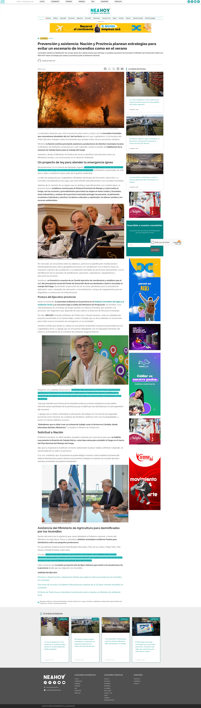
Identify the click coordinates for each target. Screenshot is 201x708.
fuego (83, 601)
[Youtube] (195, 1)
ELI (80, 601)
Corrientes (44, 38)
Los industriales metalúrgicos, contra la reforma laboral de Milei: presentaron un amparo (143, 179)
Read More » (48, 652)
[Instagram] (188, 1)
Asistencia (49, 601)
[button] (105, 69)
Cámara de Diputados (60, 601)
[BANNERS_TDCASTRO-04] (144, 321)
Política (51, 38)
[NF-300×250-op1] (144, 217)
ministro (50, 603)
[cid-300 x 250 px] (144, 349)
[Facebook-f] (198, 1)
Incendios (89, 601)
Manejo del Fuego (107, 601)
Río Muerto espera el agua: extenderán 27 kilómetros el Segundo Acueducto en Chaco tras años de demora (144, 141)
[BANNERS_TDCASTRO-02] (100, 32)
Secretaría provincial (59, 603)
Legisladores (97, 601)
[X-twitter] (192, 1)
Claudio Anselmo (72, 601)
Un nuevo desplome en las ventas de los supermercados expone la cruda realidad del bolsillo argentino (144, 102)
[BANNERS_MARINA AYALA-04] (144, 415)
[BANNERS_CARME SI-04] (144, 509)
